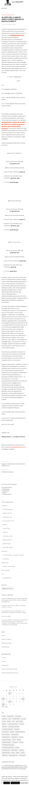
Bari (13, 721)
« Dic (3, 706)
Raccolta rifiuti (6, 750)
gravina (21, 737)
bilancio (4, 724)
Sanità (17, 752)
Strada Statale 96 (13, 755)
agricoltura (18, 716)
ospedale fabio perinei (8, 747)
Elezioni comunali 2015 (9, 566)
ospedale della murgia (8, 744)
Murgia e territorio (7, 539)
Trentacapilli (22, 755)
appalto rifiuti (16, 718)
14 (3, 698)
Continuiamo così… (7, 517)
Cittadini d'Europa (7, 513)
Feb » (6, 706)
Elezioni (5, 524)
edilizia (12, 731)
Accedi (3, 635)
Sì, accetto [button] (6, 782)
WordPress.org (5, 647)
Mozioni (5, 492)
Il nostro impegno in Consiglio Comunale (13, 555)
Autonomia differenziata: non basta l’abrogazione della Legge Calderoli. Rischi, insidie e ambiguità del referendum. (14, 600)
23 (9, 701)
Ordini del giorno (7, 494)
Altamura (4, 718)
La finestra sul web (7, 536)
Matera (19, 739)
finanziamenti (14, 734)
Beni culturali (19, 721)
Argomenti (4, 505)
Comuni (22, 724)
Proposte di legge (7, 487)
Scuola (22, 752)
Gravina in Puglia (6, 739)
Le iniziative (6, 558)
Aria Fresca (4, 551)
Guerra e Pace (6, 528)
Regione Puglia (6, 543)
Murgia (21, 742)
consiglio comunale (14, 726)
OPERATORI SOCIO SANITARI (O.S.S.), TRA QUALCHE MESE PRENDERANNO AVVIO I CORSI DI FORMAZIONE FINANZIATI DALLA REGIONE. (14, 767)
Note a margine (6, 570)
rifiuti (13, 752)
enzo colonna (5, 734)
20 (23, 698)
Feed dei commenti (6, 643)
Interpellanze (6, 490)
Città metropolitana (8, 509)
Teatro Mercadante (8, 547)
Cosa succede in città (8, 15)
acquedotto (10, 716)
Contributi (16, 729)
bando (9, 721)
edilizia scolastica (20, 731)
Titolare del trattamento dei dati (10, 672)
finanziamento (6, 737)
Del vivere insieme (6, 616)
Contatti (4, 661)
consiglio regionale (7, 729)
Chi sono (4, 657)
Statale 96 (4, 755)
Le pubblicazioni (7, 577)
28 (3, 704)
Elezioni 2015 (5, 562)
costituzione (5, 731)
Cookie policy (5, 665)
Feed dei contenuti (6, 639)
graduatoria (14, 737)
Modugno (15, 742)
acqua (3, 716)
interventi (5, 532)
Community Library (13, 724)
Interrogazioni (6, 489)
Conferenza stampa (7, 472)
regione (21, 750)
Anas (10, 718)
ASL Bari (23, 718)
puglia (17, 747)
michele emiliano (6, 742)
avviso (3, 721)
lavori (13, 739)
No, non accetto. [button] (15, 782)
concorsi (4, 726)
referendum (14, 750)
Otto (3, 574)
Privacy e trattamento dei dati (9, 669)
